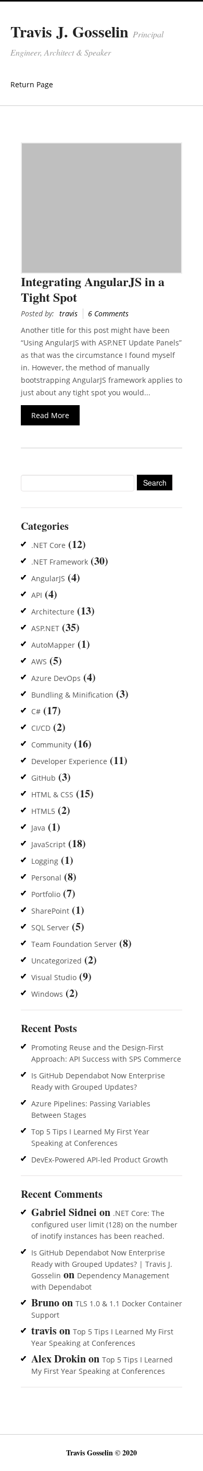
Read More (50, 415)
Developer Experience (69, 761)
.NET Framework (59, 562)
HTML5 (43, 811)
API (36, 595)
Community (51, 745)
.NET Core (48, 545)
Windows (47, 994)
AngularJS (48, 578)
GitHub (43, 778)
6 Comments (108, 313)
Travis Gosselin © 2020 (101, 1452)
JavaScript (48, 844)
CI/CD (40, 728)
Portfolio (45, 894)
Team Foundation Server (74, 944)
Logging (44, 861)
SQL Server (50, 927)
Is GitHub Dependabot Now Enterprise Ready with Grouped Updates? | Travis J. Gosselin (101, 1264)
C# (36, 711)
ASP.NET (45, 628)
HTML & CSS (52, 794)
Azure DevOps (56, 678)
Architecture (52, 612)
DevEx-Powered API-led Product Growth (99, 1160)
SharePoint (50, 911)
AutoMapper (53, 645)
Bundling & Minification (72, 695)
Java (38, 828)
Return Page (31, 84)
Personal (46, 877)
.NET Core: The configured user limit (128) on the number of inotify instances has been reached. (104, 1224)
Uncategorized (56, 961)
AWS (39, 661)
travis (68, 313)
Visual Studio (54, 977)
